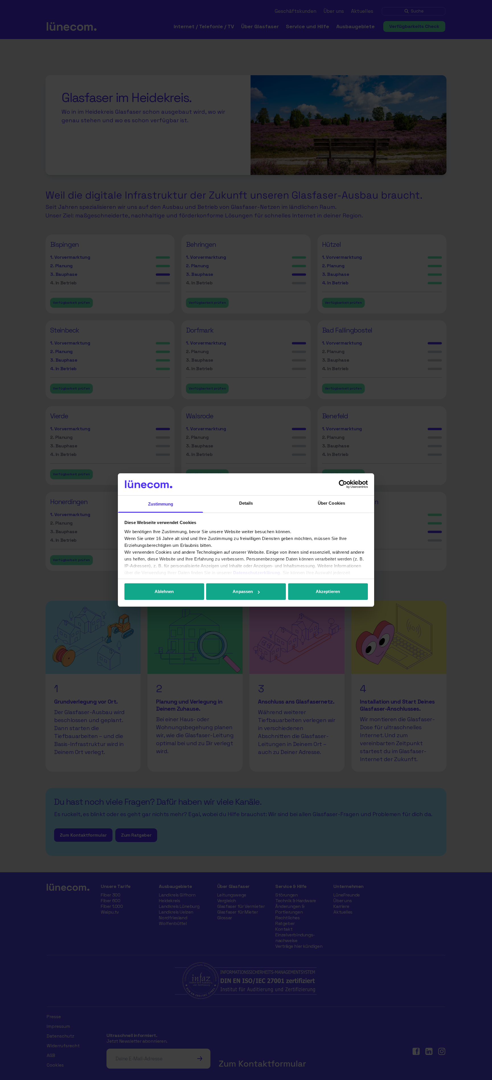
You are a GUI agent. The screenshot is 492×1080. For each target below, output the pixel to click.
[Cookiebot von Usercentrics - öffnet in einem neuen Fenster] (343, 484)
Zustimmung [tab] (160, 504)
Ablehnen (164, 591)
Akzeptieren (328, 591)
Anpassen (243, 591)
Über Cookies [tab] (331, 503)
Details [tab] (246, 503)
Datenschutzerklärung (256, 572)
